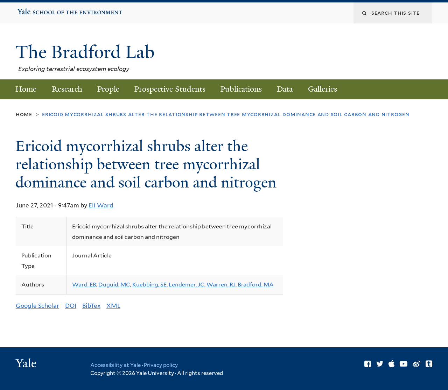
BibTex (91, 305)
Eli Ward (101, 205)
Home (25, 89)
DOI (70, 305)
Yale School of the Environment (39, 9)
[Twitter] (379, 364)
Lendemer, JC (186, 284)
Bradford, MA (256, 284)
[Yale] (27, 364)
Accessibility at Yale (115, 365)
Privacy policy (161, 365)
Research (67, 89)
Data (285, 89)
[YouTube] (403, 364)
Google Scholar (37, 305)
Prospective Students (169, 89)
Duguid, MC (114, 284)
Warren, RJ (221, 284)
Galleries (322, 89)
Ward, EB (84, 284)
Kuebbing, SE (149, 284)
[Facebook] (367, 364)
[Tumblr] (429, 364)
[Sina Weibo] (416, 364)
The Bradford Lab (87, 52)
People (108, 89)
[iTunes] (391, 364)
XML (113, 305)
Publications (241, 89)
